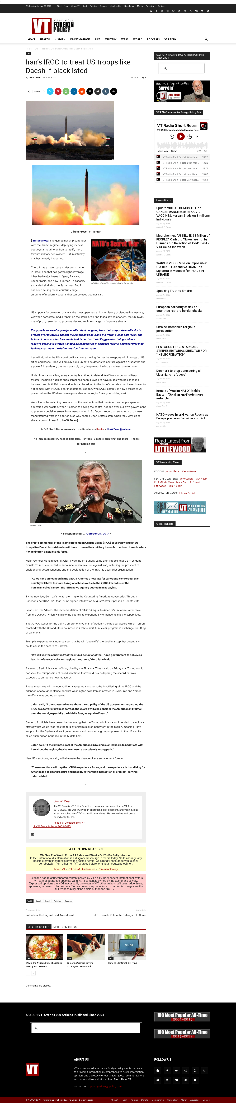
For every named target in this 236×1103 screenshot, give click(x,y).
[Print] (97, 91)
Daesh (38, 901)
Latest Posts (163, 200)
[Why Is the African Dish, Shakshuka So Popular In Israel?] (44, 947)
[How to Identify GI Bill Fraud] (127, 947)
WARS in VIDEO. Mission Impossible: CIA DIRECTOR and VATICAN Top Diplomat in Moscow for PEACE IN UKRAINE (181, 268)
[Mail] (162, 10)
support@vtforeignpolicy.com (105, 1086)
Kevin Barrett (189, 471)
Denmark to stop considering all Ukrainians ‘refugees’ (178, 372)
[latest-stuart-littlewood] (180, 451)
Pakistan (57, 901)
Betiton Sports (86, 1099)
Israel (47, 901)
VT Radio (170, 39)
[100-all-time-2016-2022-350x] (182, 1037)
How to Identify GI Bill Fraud (122, 963)
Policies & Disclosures (81, 869)
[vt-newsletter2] (180, 513)
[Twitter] (190, 10)
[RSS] (179, 10)
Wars (124, 39)
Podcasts (153, 39)
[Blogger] (150, 10)
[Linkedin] (73, 91)
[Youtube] (207, 10)
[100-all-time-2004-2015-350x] (182, 1020)
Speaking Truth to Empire (174, 291)
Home (29, 48)
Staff (85, 6)
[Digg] (113, 91)
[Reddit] (167, 10)
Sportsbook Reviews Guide (64, 1099)
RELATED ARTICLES (38, 927)
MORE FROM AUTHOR (66, 927)
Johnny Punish (187, 493)
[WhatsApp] (66, 91)
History (60, 39)
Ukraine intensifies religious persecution (175, 329)
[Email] (89, 91)
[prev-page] (28, 973)
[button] (206, 39)
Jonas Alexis (172, 471)
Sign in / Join (62, 6)
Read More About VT (119, 1079)
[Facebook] (156, 10)
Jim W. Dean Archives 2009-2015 (52, 826)
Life (97, 39)
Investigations (80, 39)
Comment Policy (108, 869)
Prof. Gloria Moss (164, 482)
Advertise (150, 6)
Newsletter (129, 6)
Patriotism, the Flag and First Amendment (50, 915)
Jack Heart (201, 478)
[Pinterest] (58, 91)
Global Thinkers (164, 523)
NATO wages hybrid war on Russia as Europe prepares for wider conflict (182, 416)
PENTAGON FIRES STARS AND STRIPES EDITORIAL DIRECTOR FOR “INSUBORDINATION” (181, 350)
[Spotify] (184, 10)
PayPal (100, 429)
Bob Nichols (175, 485)
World (137, 39)
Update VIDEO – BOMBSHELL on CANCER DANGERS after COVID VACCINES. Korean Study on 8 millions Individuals (183, 213)
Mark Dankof (183, 482)
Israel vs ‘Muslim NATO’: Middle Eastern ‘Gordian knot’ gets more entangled (179, 394)
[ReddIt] (81, 91)
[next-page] (33, 973)
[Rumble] (173, 10)
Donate (103, 6)
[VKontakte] (196, 10)
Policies (93, 6)
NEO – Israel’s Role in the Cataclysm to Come (120, 915)
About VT (75, 6)
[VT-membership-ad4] (182, 101)
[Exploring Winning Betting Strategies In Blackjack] (86, 947)
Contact (161, 6)
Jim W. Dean (34, 77)
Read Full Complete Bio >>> (69, 822)
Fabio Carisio (185, 478)
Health (45, 39)
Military (110, 39)
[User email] (32, 834)
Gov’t (31, 39)
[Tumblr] (105, 91)
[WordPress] (202, 10)
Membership (115, 6)
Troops (68, 901)
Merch (140, 6)
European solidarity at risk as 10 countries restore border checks (179, 309)
